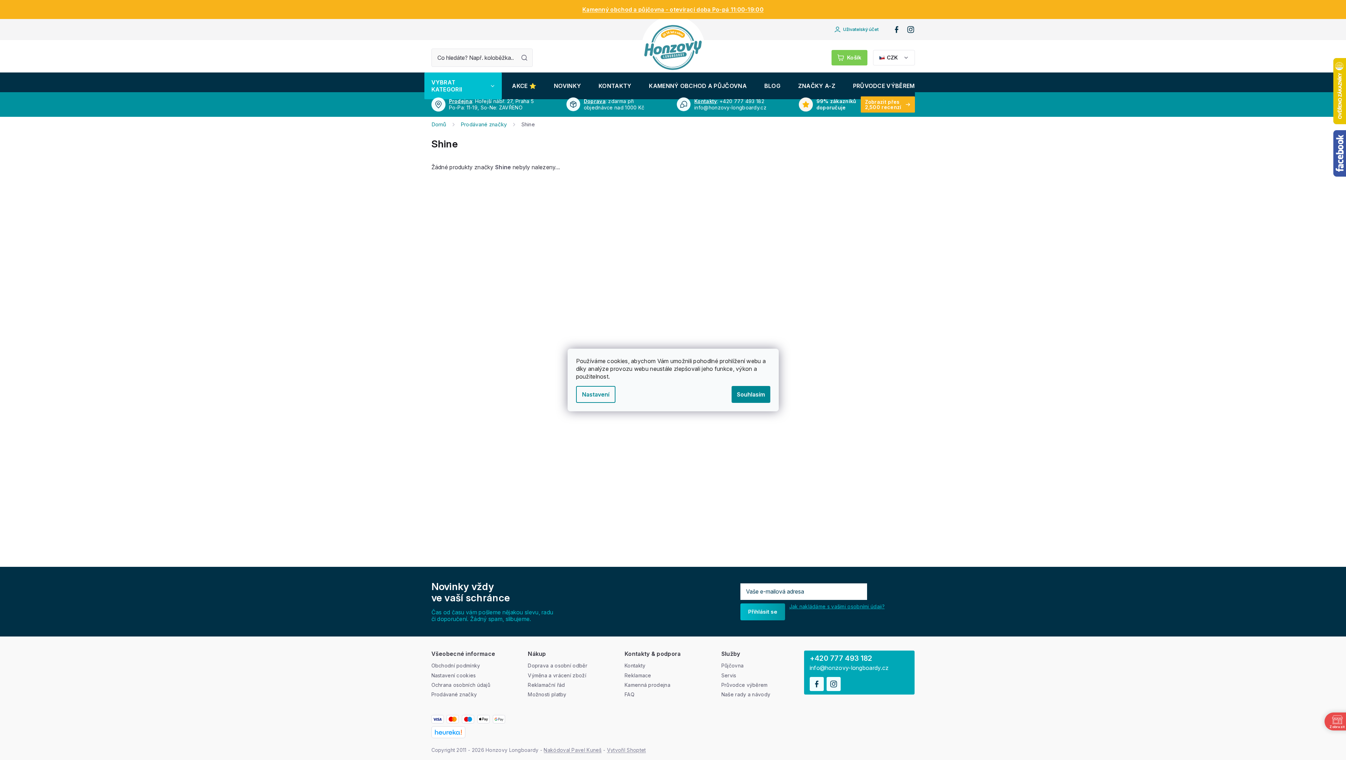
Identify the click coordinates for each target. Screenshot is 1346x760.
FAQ (629, 694)
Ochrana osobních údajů (461, 685)
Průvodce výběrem (744, 685)
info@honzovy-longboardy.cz (849, 668)
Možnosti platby (547, 694)
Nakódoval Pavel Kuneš (572, 750)
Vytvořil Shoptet (626, 750)
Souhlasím (751, 394)
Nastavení (595, 394)
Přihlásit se (762, 611)
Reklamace (638, 675)
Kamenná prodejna (647, 685)
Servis (729, 675)
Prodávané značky (454, 694)
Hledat (524, 57)
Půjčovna (732, 666)
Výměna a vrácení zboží (557, 675)
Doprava (595, 101)
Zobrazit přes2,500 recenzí (883, 104)
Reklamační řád (546, 685)
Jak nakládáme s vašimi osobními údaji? (837, 606)
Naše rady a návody (745, 694)
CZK (892, 57)
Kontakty (705, 101)
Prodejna (460, 101)
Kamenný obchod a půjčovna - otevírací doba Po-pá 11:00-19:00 (673, 9)
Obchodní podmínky (455, 666)
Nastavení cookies (453, 675)
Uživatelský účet (861, 29)
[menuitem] (463, 85)
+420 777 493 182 (841, 658)
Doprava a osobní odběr (557, 666)
